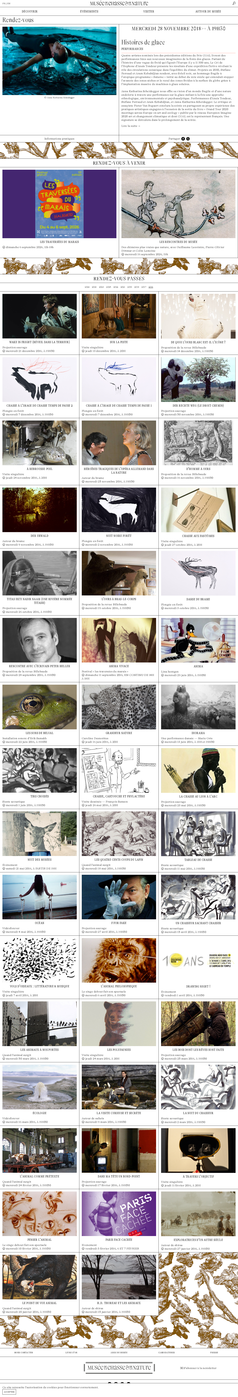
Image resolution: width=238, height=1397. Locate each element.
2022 (115, 287)
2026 (87, 287)
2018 (136, 287)
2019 (129, 287)
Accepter (9, 1391)
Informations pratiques (59, 138)
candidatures (166, 1352)
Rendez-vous (18, 20)
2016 (151, 287)
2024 (101, 287)
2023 (108, 287)
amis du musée (119, 1352)
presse (214, 1352)
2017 (144, 287)
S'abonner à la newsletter (200, 1368)
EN (8, 3)
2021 (123, 287)
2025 (94, 287)
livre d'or (71, 1352)
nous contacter (23, 1352)
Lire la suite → (130, 125)
